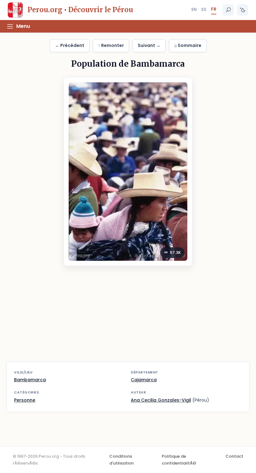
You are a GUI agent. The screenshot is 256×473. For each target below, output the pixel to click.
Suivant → (149, 45)
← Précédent (69, 45)
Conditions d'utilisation (121, 459)
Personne (24, 400)
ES (203, 9)
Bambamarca (30, 380)
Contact (234, 456)
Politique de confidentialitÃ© (179, 459)
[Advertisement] (128, 318)
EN (194, 9)
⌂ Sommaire (187, 45)
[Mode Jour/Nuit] (242, 10)
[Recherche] (228, 10)
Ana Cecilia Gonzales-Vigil (161, 400)
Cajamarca (144, 380)
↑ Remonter (111, 45)
